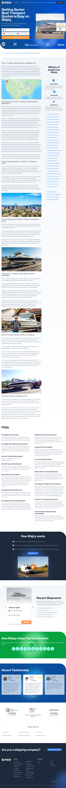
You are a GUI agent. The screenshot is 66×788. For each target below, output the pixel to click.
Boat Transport (9, 53)
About (39, 761)
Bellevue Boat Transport (53, 135)
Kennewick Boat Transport (53, 119)
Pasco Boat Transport (52, 160)
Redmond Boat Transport (53, 166)
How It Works (33, 2)
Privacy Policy (53, 765)
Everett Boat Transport (52, 145)
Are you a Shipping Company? (49, 2)
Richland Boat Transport (52, 181)
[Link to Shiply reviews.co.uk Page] (54, 710)
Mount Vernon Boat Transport (54, 173)
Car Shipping (5, 732)
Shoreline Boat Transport (53, 184)
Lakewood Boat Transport (53, 179)
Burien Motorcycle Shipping (53, 194)
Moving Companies (30, 777)
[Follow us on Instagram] (53, 781)
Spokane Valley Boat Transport (54, 150)
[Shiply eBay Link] (55, 781)
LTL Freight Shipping (30, 772)
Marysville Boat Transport (53, 132)
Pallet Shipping (29, 764)
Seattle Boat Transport (52, 114)
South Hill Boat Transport (53, 168)
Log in (41, 2)
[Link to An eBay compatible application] (33, 710)
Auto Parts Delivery (7, 735)
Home (3, 53)
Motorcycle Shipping (24, 732)
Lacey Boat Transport (52, 186)
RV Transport (39, 732)
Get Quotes (60, 2)
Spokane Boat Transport (52, 117)
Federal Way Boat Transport (53, 153)
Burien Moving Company (52, 199)
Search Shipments (25, 2)
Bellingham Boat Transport (53, 142)
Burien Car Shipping (51, 192)
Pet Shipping (16, 768)
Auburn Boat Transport (52, 158)
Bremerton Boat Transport (53, 122)
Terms (51, 761)
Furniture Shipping (17, 774)
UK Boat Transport (40, 735)
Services (16, 2)
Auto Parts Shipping (18, 763)
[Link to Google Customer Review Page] (12, 710)
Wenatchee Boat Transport (53, 163)
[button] (32, 607)
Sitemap (52, 763)
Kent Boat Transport (52, 137)
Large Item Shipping (30, 773)
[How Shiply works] (33, 566)
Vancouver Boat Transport (53, 129)
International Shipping (24, 735)
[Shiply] (7, 2)
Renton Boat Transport (52, 148)
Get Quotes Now (32, 553)
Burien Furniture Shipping (53, 197)
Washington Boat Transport (21, 53)
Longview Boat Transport (53, 171)
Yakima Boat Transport (52, 140)
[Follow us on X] (51, 782)
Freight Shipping (17, 776)
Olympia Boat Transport (52, 127)
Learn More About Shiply (53, 749)
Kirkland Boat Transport (52, 155)
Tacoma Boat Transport (52, 124)
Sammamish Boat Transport (53, 176)
